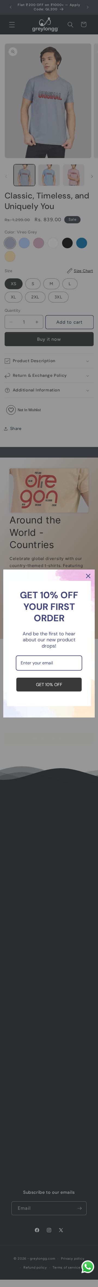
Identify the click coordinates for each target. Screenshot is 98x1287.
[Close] (88, 576)
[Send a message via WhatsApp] (87, 1266)
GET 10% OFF (49, 684)
